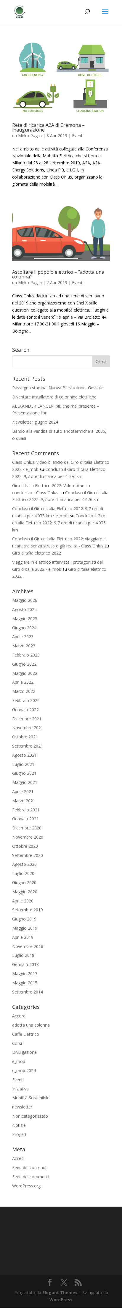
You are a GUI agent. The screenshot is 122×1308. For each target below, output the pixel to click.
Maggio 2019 (24, 928)
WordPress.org (26, 1186)
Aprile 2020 (22, 901)
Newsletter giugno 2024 (35, 422)
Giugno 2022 (24, 664)
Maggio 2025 (24, 618)
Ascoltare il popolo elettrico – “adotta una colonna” (58, 274)
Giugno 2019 (24, 919)
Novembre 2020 (27, 837)
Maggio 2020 (24, 891)
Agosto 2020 (24, 864)
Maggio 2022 (24, 673)
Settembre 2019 (27, 909)
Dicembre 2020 (26, 828)
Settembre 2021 (27, 746)
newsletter (22, 1107)
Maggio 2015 (24, 983)
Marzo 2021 (23, 800)
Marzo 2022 (23, 691)
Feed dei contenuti (30, 1167)
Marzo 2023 (23, 646)
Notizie (19, 1125)
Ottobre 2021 (25, 737)
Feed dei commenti (30, 1176)
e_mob (18, 1061)
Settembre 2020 (27, 855)
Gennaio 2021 (25, 818)
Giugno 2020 (24, 882)
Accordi (19, 1016)
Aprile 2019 (22, 937)
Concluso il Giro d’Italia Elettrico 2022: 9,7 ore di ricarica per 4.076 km (59, 523)
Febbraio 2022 (26, 700)
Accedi (18, 1158)
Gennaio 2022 (25, 709)
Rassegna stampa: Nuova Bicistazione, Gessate (58, 387)
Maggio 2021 (24, 782)
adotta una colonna (31, 1025)
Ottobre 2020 (25, 846)
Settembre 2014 (27, 992)
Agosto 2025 (24, 609)
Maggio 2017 (24, 973)
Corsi (17, 1043)
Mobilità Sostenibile (30, 1097)
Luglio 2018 (23, 955)
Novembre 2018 (27, 946)
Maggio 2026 (24, 600)
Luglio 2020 (23, 873)
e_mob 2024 (24, 1070)
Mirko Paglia (30, 135)
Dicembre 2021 (26, 719)
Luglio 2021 (23, 764)
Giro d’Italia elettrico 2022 (36, 553)
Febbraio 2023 (26, 655)
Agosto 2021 (24, 755)
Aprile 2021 (22, 791)
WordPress (61, 1299)
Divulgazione (24, 1052)
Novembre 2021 (27, 727)
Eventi (78, 135)
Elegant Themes (60, 1292)
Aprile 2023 (22, 636)
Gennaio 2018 (25, 964)
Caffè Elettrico (25, 1034)
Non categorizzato (30, 1116)
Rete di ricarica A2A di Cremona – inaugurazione (48, 127)
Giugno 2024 (24, 628)
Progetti (20, 1134)
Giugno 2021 (24, 773)
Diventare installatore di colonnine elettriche (54, 397)
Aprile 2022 (22, 682)
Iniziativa (20, 1089)
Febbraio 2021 (26, 810)
